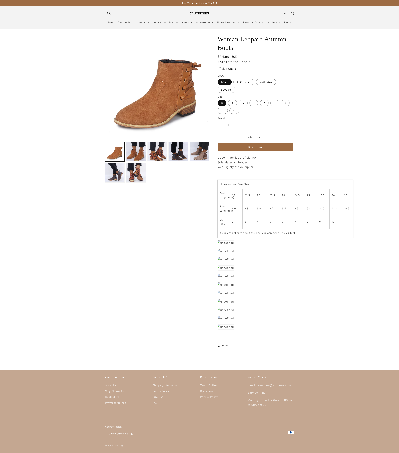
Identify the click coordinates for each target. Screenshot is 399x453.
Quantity (222, 118)
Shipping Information (165, 385)
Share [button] (225, 345)
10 (222, 110)
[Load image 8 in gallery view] (199, 151)
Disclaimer (206, 391)
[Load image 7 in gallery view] (178, 151)
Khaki (224, 81)
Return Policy (161, 391)
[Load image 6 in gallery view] (157, 151)
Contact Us (112, 396)
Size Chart (159, 396)
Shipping (222, 61)
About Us (110, 385)
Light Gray (244, 81)
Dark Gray (266, 81)
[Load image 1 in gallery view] (115, 151)
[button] (109, 13)
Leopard (226, 89)
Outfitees (118, 446)
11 (234, 110)
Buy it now (255, 146)
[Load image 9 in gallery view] (115, 172)
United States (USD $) (121, 433)
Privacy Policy (209, 396)
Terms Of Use (208, 385)
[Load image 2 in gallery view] (136, 151)
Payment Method (115, 402)
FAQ (155, 402)
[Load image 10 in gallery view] (136, 172)
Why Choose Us (115, 391)
